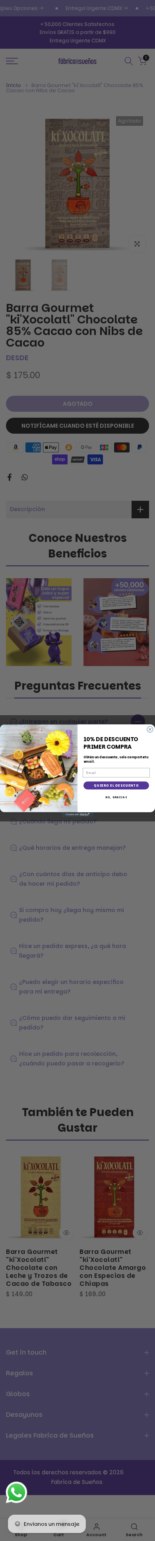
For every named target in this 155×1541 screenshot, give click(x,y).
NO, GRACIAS (116, 797)
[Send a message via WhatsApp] (16, 1492)
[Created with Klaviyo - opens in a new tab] (77, 814)
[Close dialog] (150, 729)
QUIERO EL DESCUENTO (116, 785)
